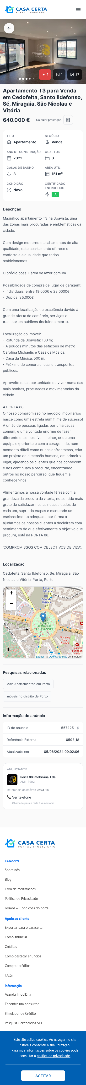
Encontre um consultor (22, 1003)
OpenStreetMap (58, 656)
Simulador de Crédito (20, 1013)
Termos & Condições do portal (27, 908)
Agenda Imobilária (18, 994)
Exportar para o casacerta (24, 927)
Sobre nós (12, 869)
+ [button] (11, 593)
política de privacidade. (53, 1055)
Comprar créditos (17, 965)
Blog (8, 879)
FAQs (9, 975)
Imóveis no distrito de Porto (27, 696)
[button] (20, 79)
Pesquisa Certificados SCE (24, 1022)
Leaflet (40, 656)
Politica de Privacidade (21, 898)
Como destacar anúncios (23, 956)
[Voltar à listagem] (9, 28)
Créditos (11, 946)
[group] (43, 51)
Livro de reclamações (20, 888)
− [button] (11, 603)
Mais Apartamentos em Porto (28, 684)
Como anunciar (16, 936)
